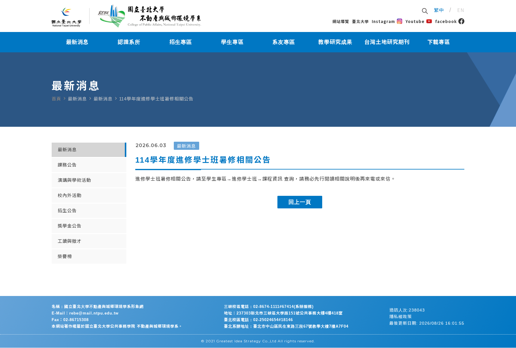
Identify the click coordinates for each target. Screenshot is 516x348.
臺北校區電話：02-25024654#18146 (258, 320)
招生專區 (180, 42)
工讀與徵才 (70, 241)
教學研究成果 (335, 42)
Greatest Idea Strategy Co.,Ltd (246, 341)
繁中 (439, 9)
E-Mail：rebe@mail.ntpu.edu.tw (85, 313)
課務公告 (67, 164)
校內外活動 (70, 195)
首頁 (56, 98)
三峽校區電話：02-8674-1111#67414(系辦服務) (269, 306)
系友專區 (283, 42)
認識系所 (129, 42)
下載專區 (438, 42)
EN (460, 9)
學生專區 (232, 42)
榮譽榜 (65, 256)
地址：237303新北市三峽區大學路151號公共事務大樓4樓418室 (283, 313)
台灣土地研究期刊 (387, 42)
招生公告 (67, 210)
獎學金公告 (70, 225)
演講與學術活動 (74, 180)
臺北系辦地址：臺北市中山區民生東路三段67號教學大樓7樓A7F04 (286, 326)
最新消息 (77, 42)
